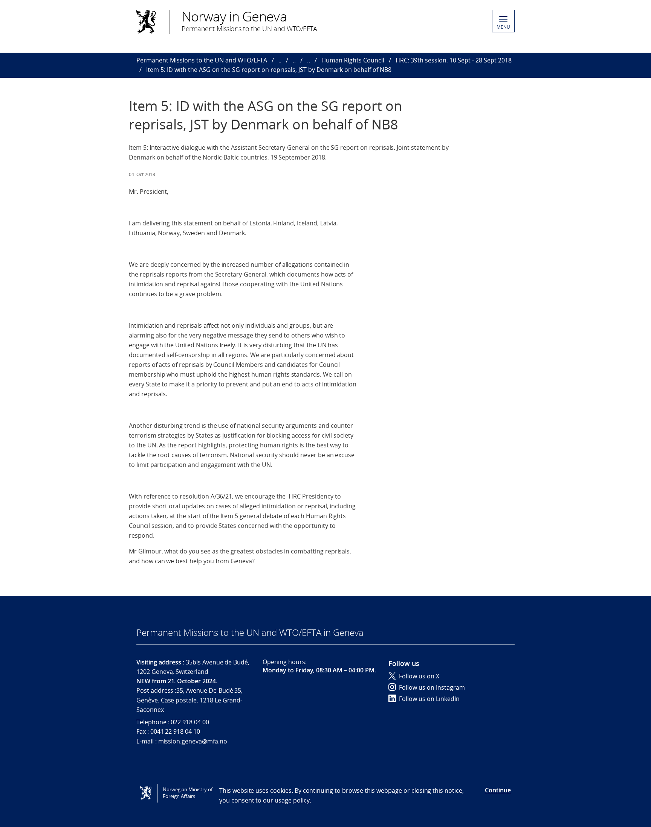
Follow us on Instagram (432, 687)
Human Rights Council (352, 60)
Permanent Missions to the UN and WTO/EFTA (201, 60)
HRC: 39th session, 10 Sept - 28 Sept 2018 (454, 60)
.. (279, 60)
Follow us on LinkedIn (429, 699)
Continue (498, 790)
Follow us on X (419, 676)
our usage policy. (287, 800)
